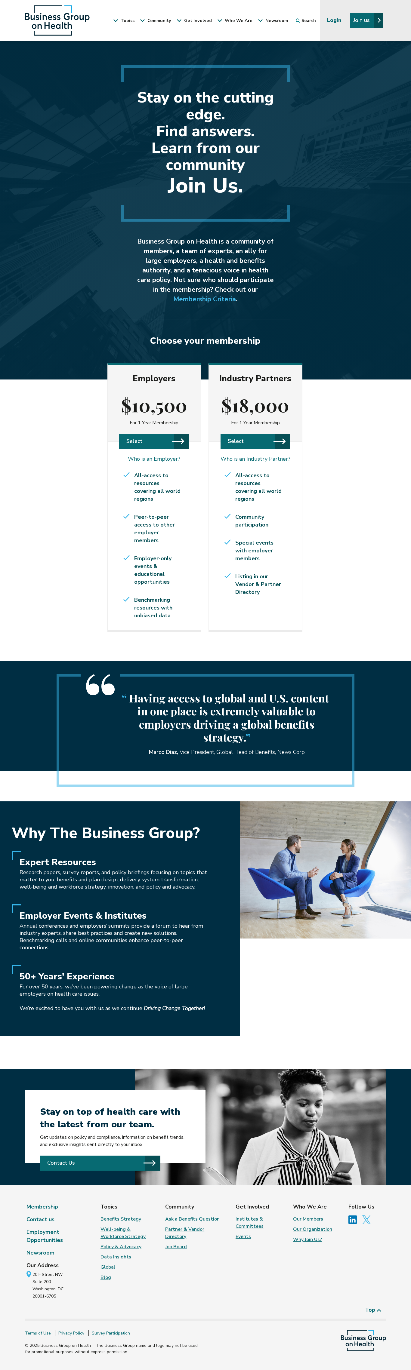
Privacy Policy (71, 1333)
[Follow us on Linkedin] (354, 1219)
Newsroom (40, 1252)
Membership (42, 1206)
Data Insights (115, 1257)
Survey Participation (111, 1333)
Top (371, 1309)
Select (134, 441)
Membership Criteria (204, 299)
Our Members (308, 1219)
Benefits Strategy (120, 1219)
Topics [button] (126, 20)
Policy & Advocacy (120, 1246)
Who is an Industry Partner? (255, 458)
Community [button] (158, 20)
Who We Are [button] (238, 20)
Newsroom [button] (276, 20)
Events (243, 1236)
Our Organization (312, 1229)
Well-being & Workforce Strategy (123, 1233)
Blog (105, 1277)
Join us (362, 20)
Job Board (176, 1246)
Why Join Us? (307, 1239)
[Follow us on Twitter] (368, 1219)
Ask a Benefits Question (192, 1219)
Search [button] (308, 20)
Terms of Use (38, 1333)
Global (107, 1267)
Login (335, 20)
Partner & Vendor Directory (184, 1233)
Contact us (40, 1219)
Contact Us (61, 1162)
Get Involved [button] (197, 20)
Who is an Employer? (154, 458)
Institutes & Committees (250, 1223)
